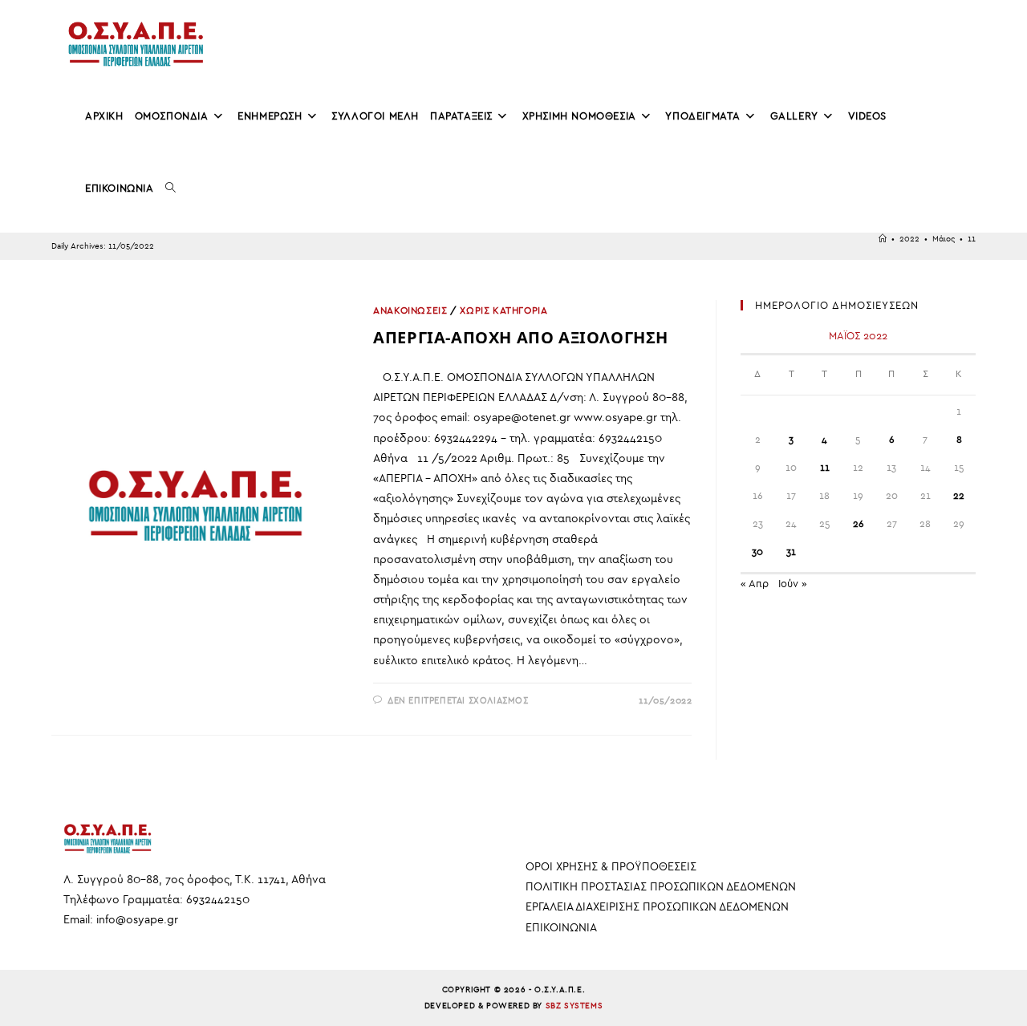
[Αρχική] (883, 239)
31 (791, 552)
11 (972, 239)
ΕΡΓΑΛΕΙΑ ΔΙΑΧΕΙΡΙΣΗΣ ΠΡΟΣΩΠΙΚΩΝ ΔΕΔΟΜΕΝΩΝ (657, 907)
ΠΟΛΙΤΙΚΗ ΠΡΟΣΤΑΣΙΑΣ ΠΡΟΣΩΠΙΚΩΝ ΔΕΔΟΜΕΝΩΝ (661, 887)
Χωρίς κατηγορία (503, 310)
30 (757, 552)
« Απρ (755, 584)
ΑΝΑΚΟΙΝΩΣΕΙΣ (410, 310)
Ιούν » (792, 584)
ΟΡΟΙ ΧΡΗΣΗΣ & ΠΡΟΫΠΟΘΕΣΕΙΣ (611, 867)
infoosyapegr (137, 920)
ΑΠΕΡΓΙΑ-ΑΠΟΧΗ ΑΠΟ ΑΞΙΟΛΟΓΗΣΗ (520, 337)
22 (958, 495)
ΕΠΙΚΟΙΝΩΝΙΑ (561, 928)
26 (858, 523)
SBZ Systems (574, 1006)
